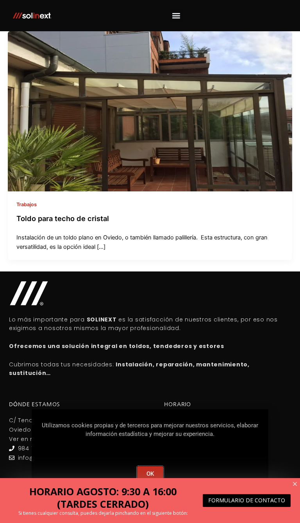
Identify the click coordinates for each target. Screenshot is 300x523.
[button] (176, 15)
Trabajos (26, 204)
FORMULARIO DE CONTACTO (246, 500)
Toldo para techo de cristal (62, 218)
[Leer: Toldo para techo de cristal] (150, 110)
